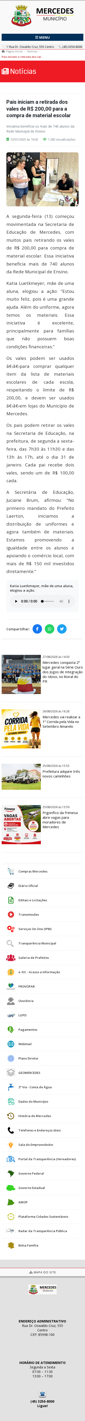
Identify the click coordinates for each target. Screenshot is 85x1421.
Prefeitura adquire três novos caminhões (61, 773)
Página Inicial (14, 51)
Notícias (32, 51)
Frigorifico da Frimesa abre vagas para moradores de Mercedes (60, 819)
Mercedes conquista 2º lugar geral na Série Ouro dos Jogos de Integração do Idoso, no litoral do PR (62, 672)
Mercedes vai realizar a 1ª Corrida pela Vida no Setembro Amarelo (61, 722)
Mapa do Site (44, 1272)
